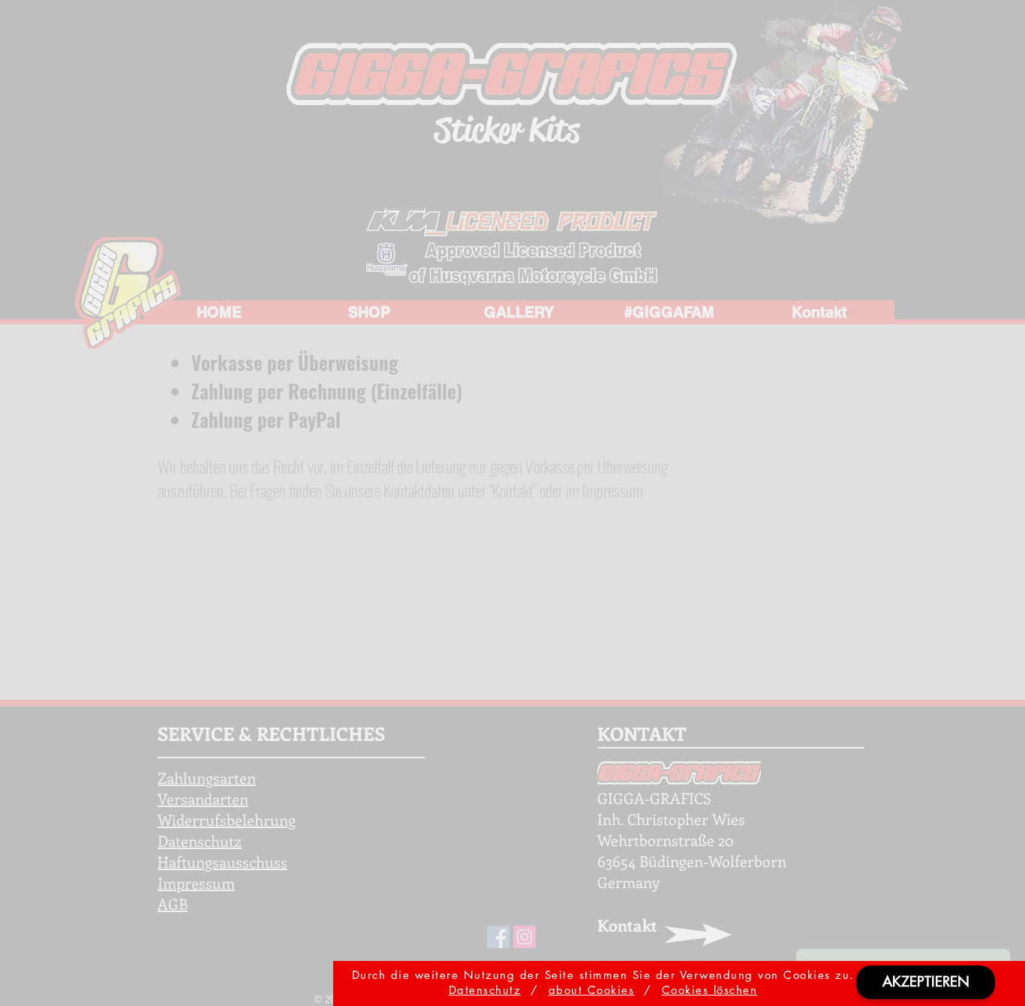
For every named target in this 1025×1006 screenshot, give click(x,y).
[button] (925, 982)
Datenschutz (485, 990)
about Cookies (592, 990)
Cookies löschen (710, 990)
